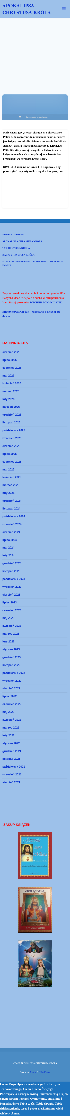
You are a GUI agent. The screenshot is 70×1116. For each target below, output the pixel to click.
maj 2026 (8, 375)
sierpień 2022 (11, 688)
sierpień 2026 (11, 352)
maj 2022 (8, 712)
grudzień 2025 (11, 414)
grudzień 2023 (11, 563)
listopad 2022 (11, 665)
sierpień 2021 (11, 782)
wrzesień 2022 (11, 680)
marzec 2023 (10, 633)
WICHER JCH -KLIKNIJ (46, 302)
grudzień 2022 (11, 657)
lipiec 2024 (9, 540)
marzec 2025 (10, 485)
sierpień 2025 (11, 446)
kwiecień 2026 (11, 383)
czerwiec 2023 (11, 610)
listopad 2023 (11, 571)
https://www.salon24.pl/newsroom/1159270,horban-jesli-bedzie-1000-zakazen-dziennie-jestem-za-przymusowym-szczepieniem (34, 183)
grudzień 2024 (11, 500)
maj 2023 (8, 618)
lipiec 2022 (9, 696)
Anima (32, 1072)
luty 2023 (8, 641)
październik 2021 (13, 766)
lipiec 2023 (9, 602)
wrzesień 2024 (11, 524)
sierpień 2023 (11, 594)
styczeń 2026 (11, 406)
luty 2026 (8, 399)
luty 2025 (8, 493)
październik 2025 (13, 430)
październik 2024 (13, 516)
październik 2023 (13, 579)
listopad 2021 (11, 758)
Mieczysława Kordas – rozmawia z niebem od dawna (32, 263)
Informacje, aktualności (37, 117)
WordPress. (44, 1072)
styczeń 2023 (11, 649)
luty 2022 (8, 735)
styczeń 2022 (11, 743)
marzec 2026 (10, 391)
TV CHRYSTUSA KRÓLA (16, 248)
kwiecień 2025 (11, 477)
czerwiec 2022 (11, 704)
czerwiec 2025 (11, 461)
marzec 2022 (10, 727)
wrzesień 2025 (11, 438)
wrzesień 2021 (11, 774)
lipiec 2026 (9, 360)
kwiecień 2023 (11, 625)
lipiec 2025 (9, 453)
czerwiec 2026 (11, 367)
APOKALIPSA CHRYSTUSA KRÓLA (26, 9)
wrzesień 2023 (11, 586)
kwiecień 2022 (11, 719)
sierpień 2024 (11, 532)
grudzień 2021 (11, 751)
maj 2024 (8, 547)
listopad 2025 (11, 422)
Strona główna (13, 234)
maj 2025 (8, 469)
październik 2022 (13, 673)
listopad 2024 (11, 508)
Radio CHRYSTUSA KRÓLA (18, 254)
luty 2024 (8, 555)
